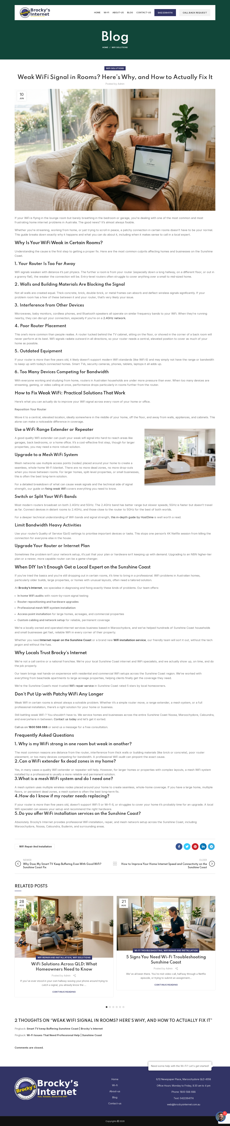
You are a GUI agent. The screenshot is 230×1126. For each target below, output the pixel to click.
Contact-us (114, 1103)
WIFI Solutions (120, 47)
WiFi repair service (81, 685)
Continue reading (64, 992)
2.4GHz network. (114, 318)
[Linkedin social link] (203, 846)
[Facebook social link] (179, 846)
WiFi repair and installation (35, 846)
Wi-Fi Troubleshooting (148, 950)
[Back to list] (115, 863)
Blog (114, 1097)
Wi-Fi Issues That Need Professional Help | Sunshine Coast (64, 1035)
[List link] (183, 1092)
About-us (114, 1091)
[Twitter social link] (187, 846)
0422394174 (165, 12)
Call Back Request (195, 12)
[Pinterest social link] (195, 846)
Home (105, 47)
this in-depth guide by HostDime (132, 517)
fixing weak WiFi (55, 488)
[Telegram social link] (211, 846)
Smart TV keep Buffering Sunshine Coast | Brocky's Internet (65, 1028)
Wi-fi (115, 1085)
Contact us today (64, 719)
